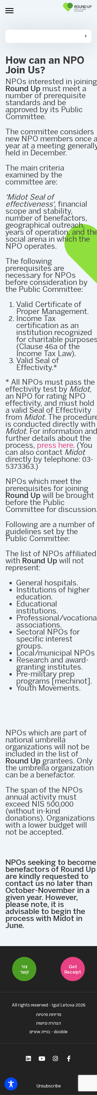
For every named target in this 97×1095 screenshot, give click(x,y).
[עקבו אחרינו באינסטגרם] (55, 1058)
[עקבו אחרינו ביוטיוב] (41, 1058)
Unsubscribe (48, 1085)
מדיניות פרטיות (48, 1014)
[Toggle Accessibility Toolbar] (11, 1084)
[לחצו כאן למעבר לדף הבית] (77, 10)
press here (55, 444)
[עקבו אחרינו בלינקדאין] (28, 1058)
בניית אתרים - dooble (48, 1031)
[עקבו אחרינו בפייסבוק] (68, 1058)
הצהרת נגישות (48, 1022)
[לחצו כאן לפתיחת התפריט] (9, 10)
